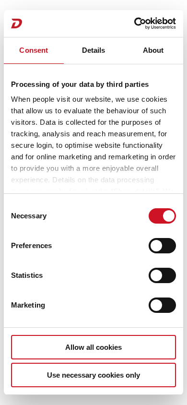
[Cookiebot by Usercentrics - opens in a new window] (134, 23)
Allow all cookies (93, 347)
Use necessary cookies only (93, 375)
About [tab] (153, 50)
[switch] (162, 245)
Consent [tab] (33, 50)
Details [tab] (93, 50)
